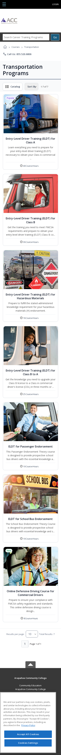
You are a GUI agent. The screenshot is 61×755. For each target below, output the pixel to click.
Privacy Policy (28, 725)
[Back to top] (30, 680)
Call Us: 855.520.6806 (17, 54)
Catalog (15, 86)
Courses (15, 47)
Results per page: (15, 634)
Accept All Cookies (28, 734)
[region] (28, 722)
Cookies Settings (28, 742)
